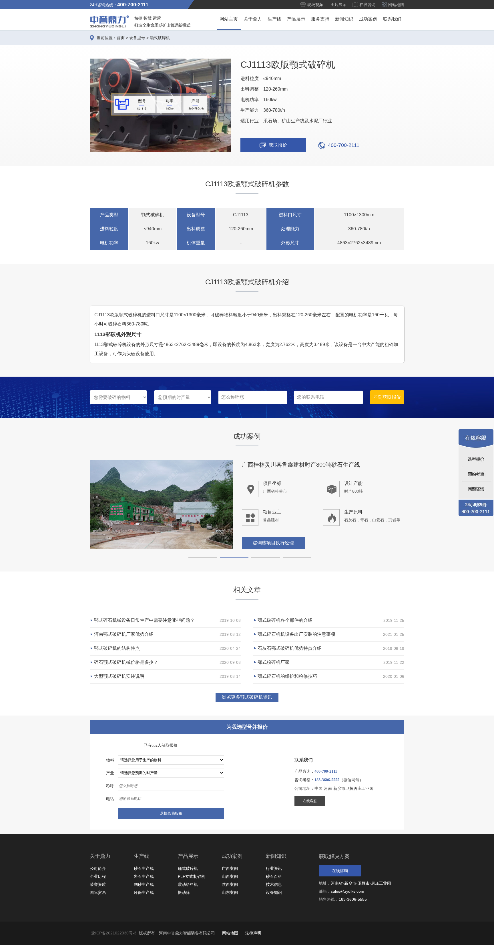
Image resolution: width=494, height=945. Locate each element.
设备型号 (137, 37)
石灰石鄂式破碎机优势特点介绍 (290, 648)
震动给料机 (188, 884)
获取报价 (278, 145)
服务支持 (320, 19)
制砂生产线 (144, 884)
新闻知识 (344, 19)
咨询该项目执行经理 (273, 542)
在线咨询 (367, 4)
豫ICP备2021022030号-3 (113, 933)
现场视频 (315, 4)
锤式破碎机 (188, 868)
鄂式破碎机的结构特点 (117, 648)
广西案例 (230, 868)
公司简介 (98, 868)
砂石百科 (274, 876)
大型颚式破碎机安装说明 (119, 676)
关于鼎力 (253, 19)
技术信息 (274, 884)
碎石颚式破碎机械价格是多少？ (126, 662)
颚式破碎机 (160, 37)
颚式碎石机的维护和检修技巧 (287, 676)
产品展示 (296, 19)
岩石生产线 (144, 876)
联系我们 (392, 19)
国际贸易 (98, 892)
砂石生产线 (144, 868)
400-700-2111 (343, 145)
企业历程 (98, 876)
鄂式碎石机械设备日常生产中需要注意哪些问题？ (144, 620)
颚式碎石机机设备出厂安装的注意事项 (296, 634)
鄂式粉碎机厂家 (274, 662)
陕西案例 (230, 884)
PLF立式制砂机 (191, 876)
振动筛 (184, 892)
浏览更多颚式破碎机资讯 (247, 697)
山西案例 (230, 876)
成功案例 (368, 19)
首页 (121, 37)
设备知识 (274, 892)
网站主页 (229, 19)
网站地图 (396, 4)
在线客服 (310, 801)
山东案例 (230, 892)
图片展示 (338, 4)
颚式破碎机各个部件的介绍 (285, 620)
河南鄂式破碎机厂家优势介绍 (124, 634)
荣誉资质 (98, 884)
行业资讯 (274, 868)
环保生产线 (144, 892)
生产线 (274, 19)
